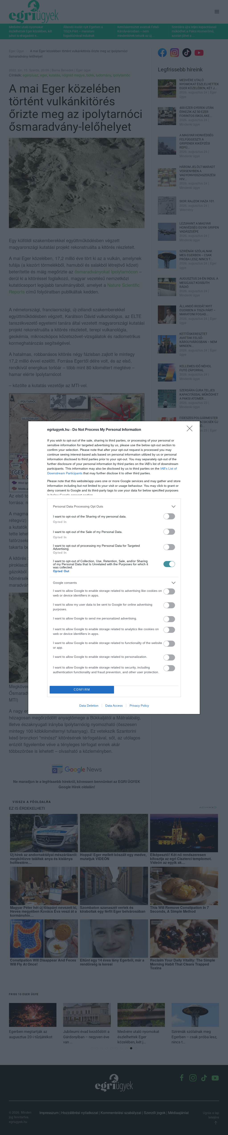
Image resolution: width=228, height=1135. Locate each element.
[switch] (169, 516)
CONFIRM (82, 689)
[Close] (191, 430)
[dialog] (114, 567)
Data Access (114, 705)
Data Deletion (88, 705)
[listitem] (114, 506)
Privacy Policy (139, 705)
